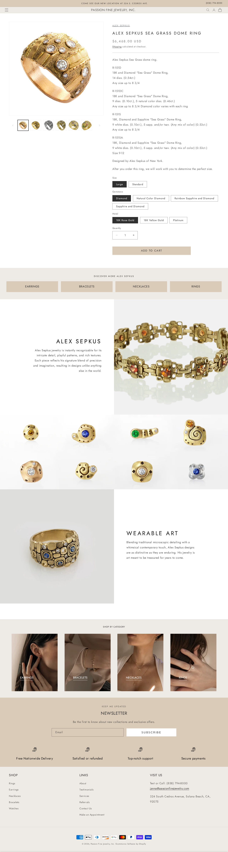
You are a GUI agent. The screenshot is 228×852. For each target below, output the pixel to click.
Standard (137, 184)
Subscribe (151, 732)
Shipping (117, 46)
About (82, 783)
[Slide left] (13, 125)
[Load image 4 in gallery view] (61, 125)
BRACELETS (86, 286)
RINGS (195, 286)
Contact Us (85, 808)
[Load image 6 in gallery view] (86, 125)
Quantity (116, 228)
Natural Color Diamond (151, 198)
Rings (12, 783)
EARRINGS (32, 286)
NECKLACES (141, 286)
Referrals (84, 802)
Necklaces (15, 796)
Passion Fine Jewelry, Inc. (103, 843)
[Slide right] (99, 125)
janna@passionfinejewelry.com (169, 788)
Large (119, 184)
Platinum (178, 220)
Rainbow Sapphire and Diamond (194, 198)
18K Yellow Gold (154, 220)
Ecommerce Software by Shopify (131, 843)
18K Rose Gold (125, 220)
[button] (7, 10)
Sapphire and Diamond (130, 206)
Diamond (121, 198)
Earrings (14, 790)
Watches (14, 808)
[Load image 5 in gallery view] (73, 125)
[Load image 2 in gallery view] (35, 125)
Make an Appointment (91, 814)
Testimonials (86, 790)
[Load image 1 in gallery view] (23, 125)
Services (84, 796)
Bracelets (14, 802)
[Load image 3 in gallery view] (48, 125)
